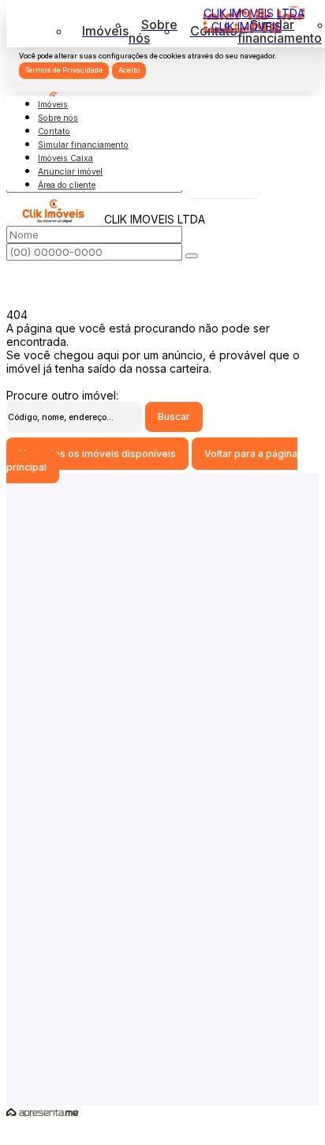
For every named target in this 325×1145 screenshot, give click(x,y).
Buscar (174, 416)
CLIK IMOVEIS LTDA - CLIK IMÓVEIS (254, 19)
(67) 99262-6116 (163, 923)
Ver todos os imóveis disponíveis (97, 454)
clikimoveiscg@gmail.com (162, 794)
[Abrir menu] (17, 79)
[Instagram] (162, 850)
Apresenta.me (42, 1112)
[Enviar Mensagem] (191, 255)
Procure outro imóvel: (62, 395)
